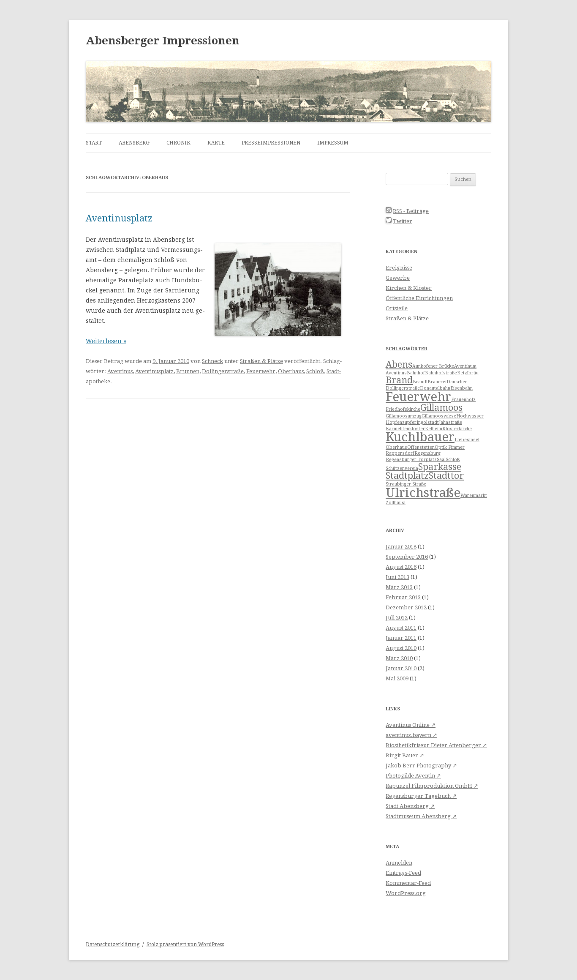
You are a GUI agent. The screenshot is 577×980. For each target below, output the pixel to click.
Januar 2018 (401, 546)
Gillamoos (441, 407)
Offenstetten (421, 447)
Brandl (420, 382)
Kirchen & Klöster (409, 288)
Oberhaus (291, 371)
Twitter (402, 221)
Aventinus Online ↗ (410, 725)
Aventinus (120, 371)
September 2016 (407, 557)
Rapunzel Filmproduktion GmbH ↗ (432, 786)
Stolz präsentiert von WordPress (185, 944)
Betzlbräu (468, 373)
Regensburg (427, 453)
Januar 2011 (401, 638)
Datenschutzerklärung (112, 944)
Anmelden (399, 863)
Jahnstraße (450, 422)
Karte (216, 143)
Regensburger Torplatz (411, 459)
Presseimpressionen (271, 143)
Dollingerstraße (223, 371)
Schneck (212, 361)
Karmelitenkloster (405, 428)
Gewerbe (398, 278)
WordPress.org (406, 893)
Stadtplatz (407, 475)
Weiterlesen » (106, 341)
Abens (399, 364)
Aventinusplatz (119, 218)
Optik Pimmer (450, 447)
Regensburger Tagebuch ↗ (421, 796)
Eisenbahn (461, 388)
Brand (399, 380)
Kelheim (433, 428)
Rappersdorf (400, 453)
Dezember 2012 (406, 607)
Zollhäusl (396, 502)
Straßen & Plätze (261, 361)
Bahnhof (416, 373)
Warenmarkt (473, 495)
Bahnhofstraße (441, 373)
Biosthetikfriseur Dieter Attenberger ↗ (436, 745)
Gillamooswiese (439, 416)
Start (94, 143)
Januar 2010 (401, 668)
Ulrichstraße (423, 493)
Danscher (456, 382)
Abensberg (134, 143)
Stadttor (446, 475)
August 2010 (401, 648)
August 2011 (401, 628)
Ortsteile (397, 308)
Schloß (315, 371)
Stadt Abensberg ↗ (410, 806)
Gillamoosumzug (404, 416)
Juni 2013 (397, 577)
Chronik (178, 143)
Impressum (332, 143)
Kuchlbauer (420, 437)
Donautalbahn (435, 388)
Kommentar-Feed (408, 883)
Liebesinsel (467, 439)
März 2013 (399, 587)
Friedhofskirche (403, 409)
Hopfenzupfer (401, 422)
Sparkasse (439, 466)
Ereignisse (399, 268)
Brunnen (187, 371)
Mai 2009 (397, 678)
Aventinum (465, 366)
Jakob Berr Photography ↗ (421, 765)
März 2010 (399, 658)
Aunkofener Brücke (433, 366)
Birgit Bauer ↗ (405, 755)
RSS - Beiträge (411, 211)
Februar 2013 (403, 597)
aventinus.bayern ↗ (411, 735)
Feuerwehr (260, 371)
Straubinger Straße (406, 484)
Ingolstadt (427, 422)
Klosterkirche (457, 428)
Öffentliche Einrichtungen (419, 298)
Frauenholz (463, 399)
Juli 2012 (397, 617)
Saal (441, 459)
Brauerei (436, 382)
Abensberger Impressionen (163, 40)
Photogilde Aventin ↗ (413, 776)
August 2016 (401, 567)
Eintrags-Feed (403, 873)
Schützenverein (402, 468)
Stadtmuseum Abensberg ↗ (421, 816)
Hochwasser (470, 416)
